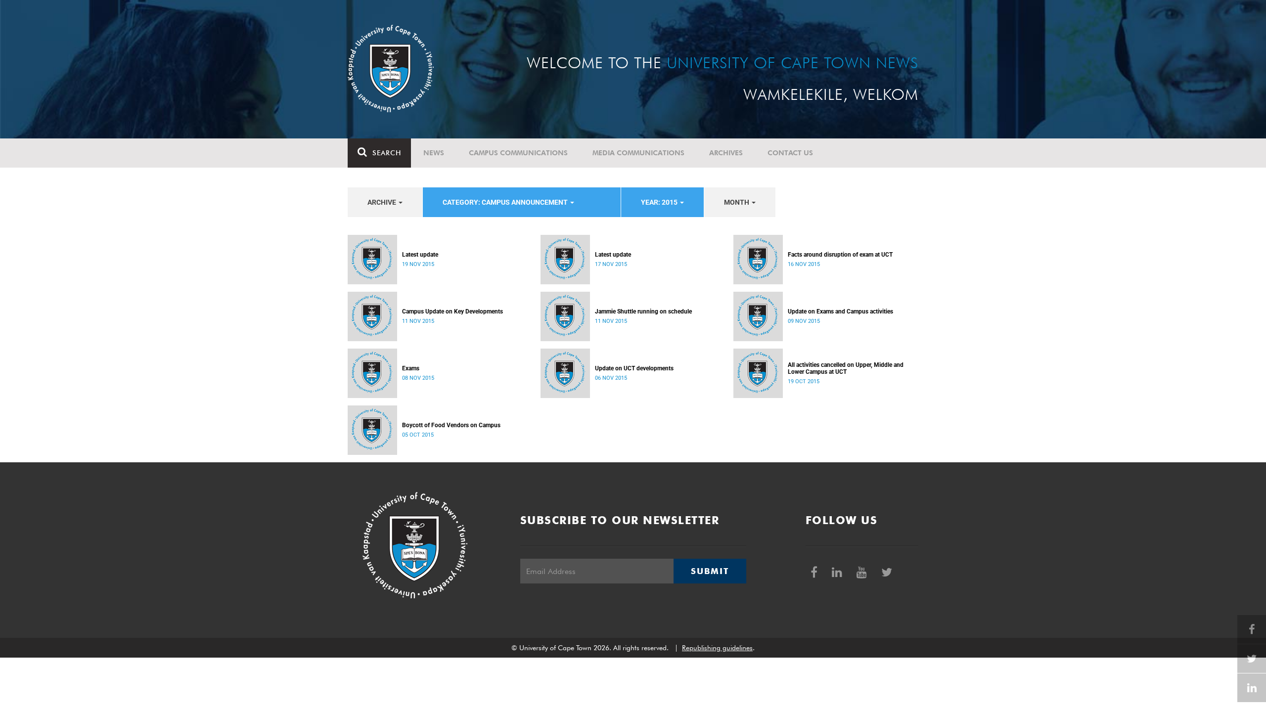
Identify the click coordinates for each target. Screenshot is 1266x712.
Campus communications (518, 153)
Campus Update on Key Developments (452, 311)
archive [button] (382, 202)
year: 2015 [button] (660, 202)
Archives (726, 153)
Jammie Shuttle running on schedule (643, 311)
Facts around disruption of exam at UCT (840, 254)
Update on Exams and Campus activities (840, 311)
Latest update (420, 254)
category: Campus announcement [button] (506, 202)
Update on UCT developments (634, 368)
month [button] (737, 202)
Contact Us (790, 153)
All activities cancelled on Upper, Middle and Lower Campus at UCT (846, 368)
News (433, 153)
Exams (410, 368)
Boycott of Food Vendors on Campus (451, 425)
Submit (709, 571)
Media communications (638, 153)
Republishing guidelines (717, 648)
